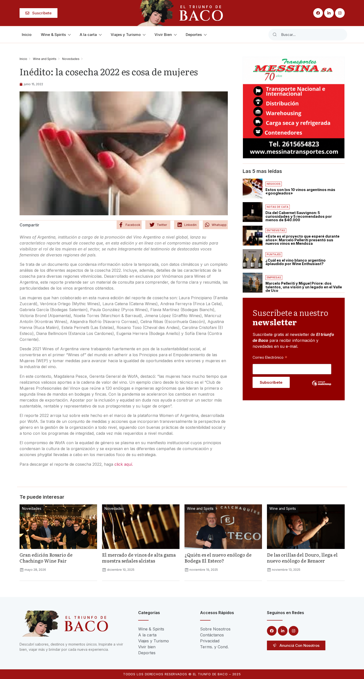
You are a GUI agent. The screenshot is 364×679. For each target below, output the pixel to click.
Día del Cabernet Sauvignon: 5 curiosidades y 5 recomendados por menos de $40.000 (298, 216)
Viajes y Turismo (126, 34)
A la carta (88, 34)
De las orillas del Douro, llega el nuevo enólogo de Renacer (302, 557)
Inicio (26, 34)
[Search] (274, 34)
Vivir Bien (163, 34)
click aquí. (123, 464)
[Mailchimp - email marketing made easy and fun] (322, 387)
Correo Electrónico (270, 357)
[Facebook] (318, 13)
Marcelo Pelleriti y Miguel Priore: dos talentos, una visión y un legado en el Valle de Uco (303, 287)
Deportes (194, 34)
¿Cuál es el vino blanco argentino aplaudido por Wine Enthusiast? (295, 262)
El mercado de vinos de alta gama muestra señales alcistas (139, 557)
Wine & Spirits (53, 34)
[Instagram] (340, 13)
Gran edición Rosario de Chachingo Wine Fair (46, 557)
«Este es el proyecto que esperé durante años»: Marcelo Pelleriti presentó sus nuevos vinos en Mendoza (302, 239)
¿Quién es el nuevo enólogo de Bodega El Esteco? (218, 557)
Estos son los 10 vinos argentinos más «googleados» (300, 191)
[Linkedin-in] (329, 13)
